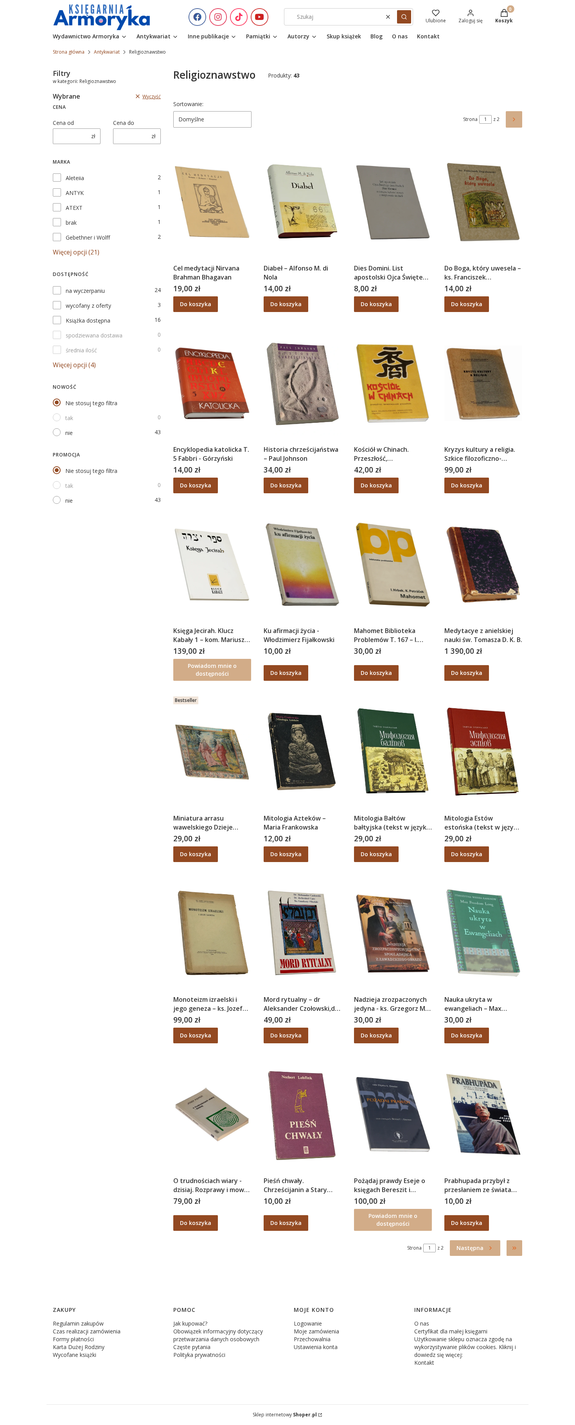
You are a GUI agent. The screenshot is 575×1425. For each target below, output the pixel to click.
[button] (404, 16)
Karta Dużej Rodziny (78, 1347)
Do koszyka (195, 304)
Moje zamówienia (316, 1331)
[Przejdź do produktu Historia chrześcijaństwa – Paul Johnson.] (302, 383)
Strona (470, 119)
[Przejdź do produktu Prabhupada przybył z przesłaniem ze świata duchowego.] (483, 1114)
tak (69, 418)
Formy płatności (73, 1339)
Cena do (123, 122)
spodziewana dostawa (94, 335)
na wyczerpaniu (85, 290)
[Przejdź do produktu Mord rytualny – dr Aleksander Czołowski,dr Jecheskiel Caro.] (302, 933)
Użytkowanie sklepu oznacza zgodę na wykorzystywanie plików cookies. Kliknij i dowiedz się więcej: (465, 1346)
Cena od (63, 122)
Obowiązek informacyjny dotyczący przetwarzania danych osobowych (218, 1335)
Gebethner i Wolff (88, 237)
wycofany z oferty (88, 305)
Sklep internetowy (285, 1414)
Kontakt (424, 1362)
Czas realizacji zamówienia (86, 1331)
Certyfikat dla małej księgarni (450, 1331)
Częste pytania (191, 1347)
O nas (421, 1323)
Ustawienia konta (316, 1347)
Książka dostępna (88, 320)
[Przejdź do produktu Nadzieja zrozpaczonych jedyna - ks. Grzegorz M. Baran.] (393, 933)
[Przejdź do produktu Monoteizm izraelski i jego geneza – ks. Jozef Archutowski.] (212, 933)
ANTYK (75, 193)
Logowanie (308, 1323)
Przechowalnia (312, 1339)
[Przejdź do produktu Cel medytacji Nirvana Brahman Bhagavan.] (212, 202)
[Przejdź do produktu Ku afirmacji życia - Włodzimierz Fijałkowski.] (302, 564)
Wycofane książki (74, 1354)
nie (69, 433)
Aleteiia (75, 178)
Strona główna (68, 52)
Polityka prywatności (199, 1354)
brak (71, 222)
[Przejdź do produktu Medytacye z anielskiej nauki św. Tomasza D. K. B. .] (483, 564)
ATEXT (74, 207)
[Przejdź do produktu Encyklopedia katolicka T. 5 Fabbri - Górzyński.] (212, 383)
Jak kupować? (190, 1323)
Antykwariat (107, 52)
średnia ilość (81, 350)
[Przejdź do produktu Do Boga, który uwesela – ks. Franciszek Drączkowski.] (483, 202)
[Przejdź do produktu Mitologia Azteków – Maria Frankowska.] (302, 752)
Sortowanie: (188, 104)
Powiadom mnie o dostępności (212, 669)
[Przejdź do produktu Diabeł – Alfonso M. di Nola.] (302, 202)
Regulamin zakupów (78, 1323)
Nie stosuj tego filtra (91, 403)
